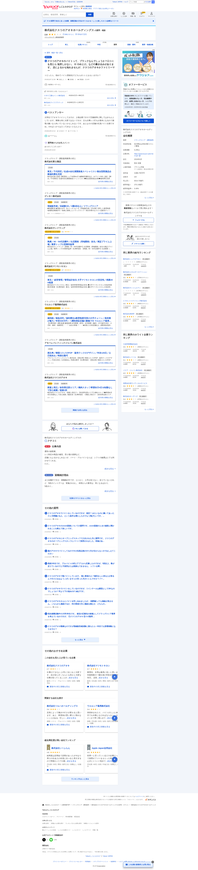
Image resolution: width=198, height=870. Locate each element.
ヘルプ (126, 2)
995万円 (143, 307)
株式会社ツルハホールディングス (62, 706)
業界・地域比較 (147, 44)
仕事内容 (56, 446)
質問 (115, 44)
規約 (88, 861)
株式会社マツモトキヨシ (56, 266)
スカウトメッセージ (48, 816)
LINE (55, 840)
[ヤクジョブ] (138, 77)
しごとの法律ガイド (64, 830)
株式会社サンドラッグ (55, 228)
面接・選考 (133, 43)
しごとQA (124, 16)
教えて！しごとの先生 (49, 830)
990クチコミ (69, 34)
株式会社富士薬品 (53, 161)
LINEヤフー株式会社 (48, 849)
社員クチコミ (84, 43)
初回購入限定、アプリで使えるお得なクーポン (98, 8)
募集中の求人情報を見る (60, 687)
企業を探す (113, 16)
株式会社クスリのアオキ (56, 377)
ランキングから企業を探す (73, 823)
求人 (66, 44)
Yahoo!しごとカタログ (52, 805)
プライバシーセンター (76, 861)
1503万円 (143, 266)
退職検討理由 (61, 475)
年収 (101, 43)
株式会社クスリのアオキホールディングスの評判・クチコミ (110, 805)
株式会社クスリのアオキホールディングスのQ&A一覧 (147, 805)
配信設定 (77, 816)
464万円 (143, 390)
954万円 (143, 321)
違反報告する (111, 84)
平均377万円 (82, 34)
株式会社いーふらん (60, 748)
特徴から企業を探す (57, 823)
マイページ (151, 16)
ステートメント (100, 861)
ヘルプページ (139, 796)
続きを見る (109, 469)
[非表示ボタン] (152, 862)
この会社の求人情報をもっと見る (103, 188)
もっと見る (148, 198)
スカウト (142, 16)
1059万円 (143, 295)
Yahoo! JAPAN (117, 2)
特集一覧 (133, 16)
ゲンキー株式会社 (53, 196)
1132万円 (143, 281)
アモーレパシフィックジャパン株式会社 (63, 343)
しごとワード (86, 830)
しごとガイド (76, 830)
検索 (153, 1)
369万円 (143, 377)
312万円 (143, 364)
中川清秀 (148, 2)
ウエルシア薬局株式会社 (56, 304)
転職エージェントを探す (91, 823)
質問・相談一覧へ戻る (55, 53)
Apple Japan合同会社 (102, 748)
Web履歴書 (68, 816)
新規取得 (89, 6)
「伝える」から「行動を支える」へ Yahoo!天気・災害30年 (63, 2)
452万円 (143, 403)
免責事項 (113, 861)
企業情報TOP (66, 805)
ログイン (77, 8)
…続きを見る (72, 678)
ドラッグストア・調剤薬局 (143, 140)
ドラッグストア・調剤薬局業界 (54, 37)
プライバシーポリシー (60, 861)
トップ (50, 44)
